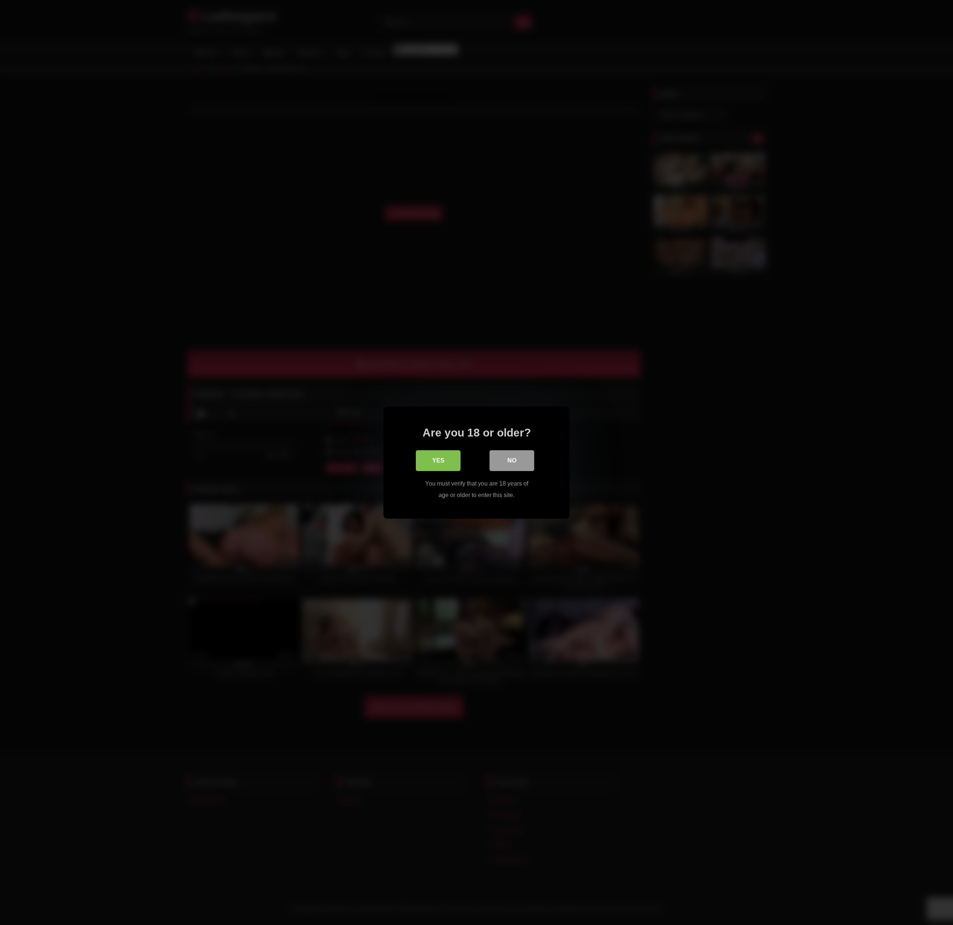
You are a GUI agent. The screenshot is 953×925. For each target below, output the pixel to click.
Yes (438, 460)
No (511, 460)
